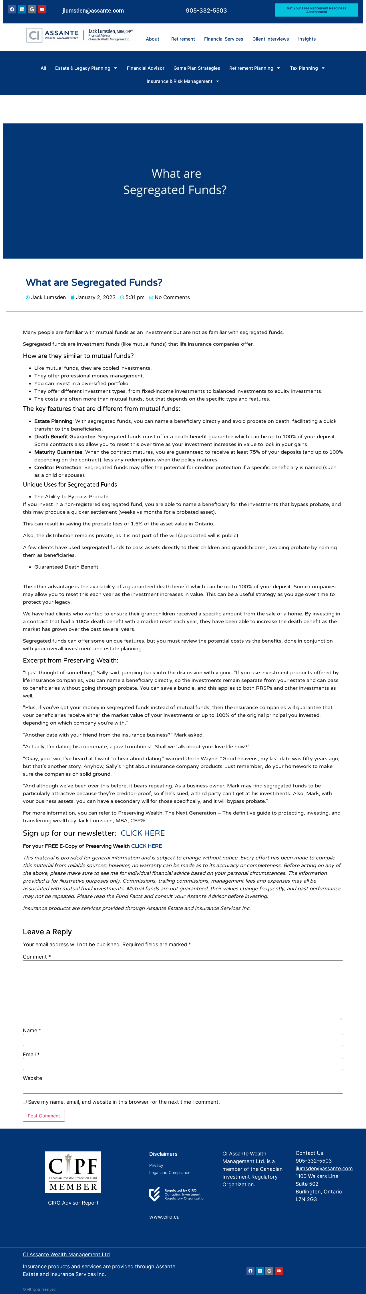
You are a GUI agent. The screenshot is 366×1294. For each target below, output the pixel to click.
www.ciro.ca (164, 1217)
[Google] (32, 9)
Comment (37, 956)
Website (32, 1078)
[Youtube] (42, 9)
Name (32, 1030)
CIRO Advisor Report (73, 1203)
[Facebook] (12, 9)
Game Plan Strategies (197, 68)
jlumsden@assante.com (93, 10)
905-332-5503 (206, 10)
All (43, 68)
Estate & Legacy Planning (82, 68)
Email (31, 1054)
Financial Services (223, 39)
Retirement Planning (251, 68)
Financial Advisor (145, 68)
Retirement (183, 39)
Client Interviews (270, 39)
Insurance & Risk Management (179, 81)
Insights (307, 39)
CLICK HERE (143, 833)
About (152, 39)
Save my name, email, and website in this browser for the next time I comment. (124, 1102)
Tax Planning (304, 68)
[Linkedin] (22, 9)
